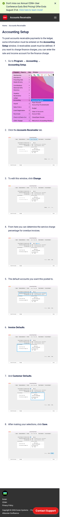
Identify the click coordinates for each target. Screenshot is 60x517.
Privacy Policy (7, 505)
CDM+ (4, 502)
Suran (4, 499)
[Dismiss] (55, 3)
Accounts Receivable (20, 17)
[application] (45, 511)
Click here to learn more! (31, 10)
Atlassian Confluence (10, 513)
